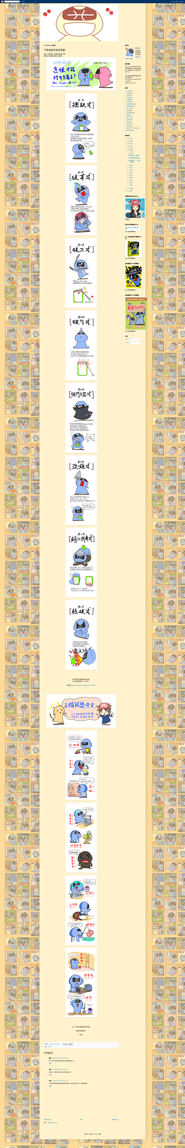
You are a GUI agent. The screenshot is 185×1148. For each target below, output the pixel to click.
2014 (128, 146)
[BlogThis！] (66, 1044)
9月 (130, 165)
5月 (130, 175)
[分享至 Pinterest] (72, 1044)
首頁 (81, 1119)
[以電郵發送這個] (64, 1044)
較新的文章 (47, 1119)
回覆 (50, 1063)
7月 (130, 170)
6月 (130, 172)
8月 (130, 168)
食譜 (128, 115)
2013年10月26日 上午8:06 (59, 1069)
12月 (130, 151)
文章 (129, 339)
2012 (128, 188)
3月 (130, 180)
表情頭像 (129, 106)
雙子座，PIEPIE (131, 128)
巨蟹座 (129, 100)
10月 (130, 153)
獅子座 (129, 124)
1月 (130, 185)
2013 (128, 148)
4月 (130, 178)
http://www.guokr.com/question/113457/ (84, 685)
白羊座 (129, 102)
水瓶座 (129, 97)
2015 (128, 143)
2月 (130, 183)
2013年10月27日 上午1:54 (59, 1081)
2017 (128, 138)
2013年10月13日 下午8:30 (59, 1058)
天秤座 (129, 91)
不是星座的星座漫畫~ (134, 158)
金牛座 (129, 108)
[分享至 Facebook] (70, 1044)
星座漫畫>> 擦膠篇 (133, 155)
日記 (128, 95)
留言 (129, 343)
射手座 (129, 117)
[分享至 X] (68, 1044)
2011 (128, 191)
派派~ (139, 48)
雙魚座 (129, 130)
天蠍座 (129, 93)
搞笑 (128, 121)
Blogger (96, 1134)
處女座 (129, 119)
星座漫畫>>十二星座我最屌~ (134, 161)
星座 (49, 1046)
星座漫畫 (129, 113)
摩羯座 (129, 126)
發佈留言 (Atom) (52, 1122)
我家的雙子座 (130, 104)
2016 (128, 141)
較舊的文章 (115, 1119)
